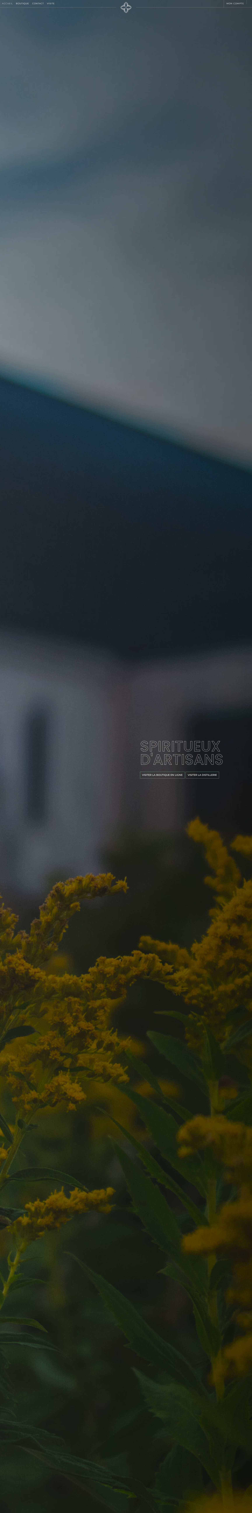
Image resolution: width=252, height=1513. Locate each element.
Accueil (7, 3)
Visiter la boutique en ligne (162, 774)
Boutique (22, 3)
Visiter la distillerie (202, 774)
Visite (51, 3)
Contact (38, 3)
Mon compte (235, 3)
